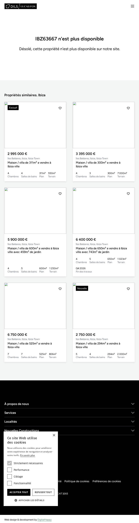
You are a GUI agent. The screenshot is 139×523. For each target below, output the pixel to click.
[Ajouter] (60, 108)
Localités (10, 421)
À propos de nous (16, 404)
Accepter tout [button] (19, 492)
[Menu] (132, 6)
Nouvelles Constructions (21, 430)
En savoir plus (27, 455)
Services (10, 413)
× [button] (53, 435)
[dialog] (31, 468)
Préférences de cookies (106, 481)
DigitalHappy (44, 519)
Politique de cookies (76, 481)
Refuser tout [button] (43, 492)
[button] (60, 125)
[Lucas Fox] (20, 6)
